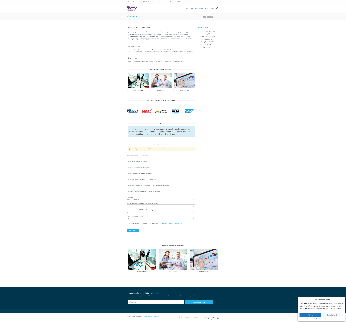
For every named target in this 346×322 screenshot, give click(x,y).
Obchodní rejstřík (205, 34)
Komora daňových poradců (208, 31)
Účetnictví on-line (184, 90)
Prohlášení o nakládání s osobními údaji (326, 318)
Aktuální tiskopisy (205, 47)
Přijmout (310, 315)
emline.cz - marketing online (151, 316)
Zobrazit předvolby (332, 315)
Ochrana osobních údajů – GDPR (210, 317)
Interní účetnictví (161, 90)
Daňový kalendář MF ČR (207, 42)
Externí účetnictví (138, 90)
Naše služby (199, 8)
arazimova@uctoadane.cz (160, 2)
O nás (191, 8)
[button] (342, 300)
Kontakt (211, 8)
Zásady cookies (311, 318)
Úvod (186, 8)
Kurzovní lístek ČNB (206, 39)
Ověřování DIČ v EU (206, 44)
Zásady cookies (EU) (213, 319)
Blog (206, 8)
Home (204, 16)
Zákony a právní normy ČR (208, 36)
